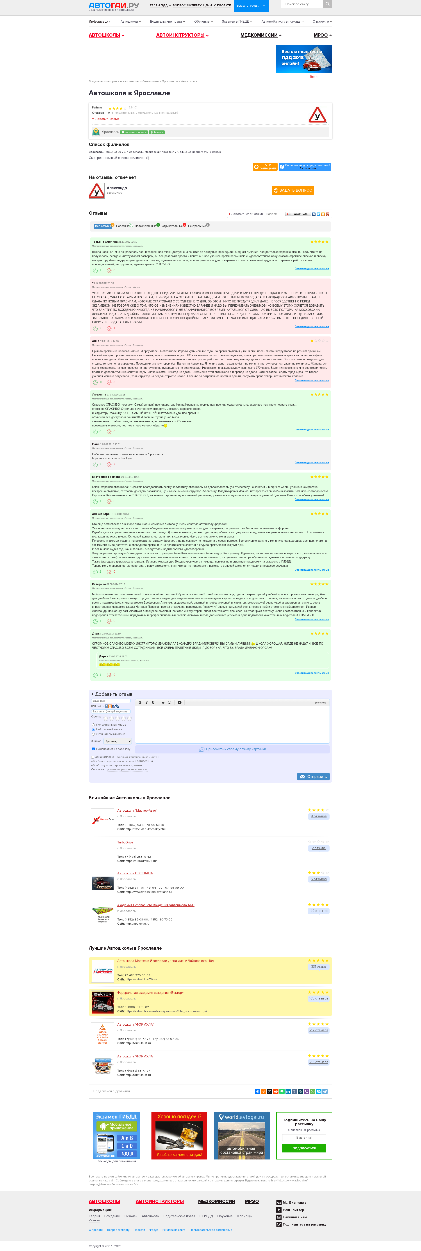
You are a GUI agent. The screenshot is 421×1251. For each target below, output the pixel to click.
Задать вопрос (296, 190)
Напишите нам (295, 1217)
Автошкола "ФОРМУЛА (135, 1056)
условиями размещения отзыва (127, 769)
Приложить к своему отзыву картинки (235, 749)
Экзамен (130, 1216)
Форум (153, 1230)
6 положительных (122, 113)
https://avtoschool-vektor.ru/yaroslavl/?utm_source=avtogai (166, 1011)
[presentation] (103, 226)
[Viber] (306, 1091)
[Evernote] (282, 1091)
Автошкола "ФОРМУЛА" (135, 1024)
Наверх (271, 214)
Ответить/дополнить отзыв (312, 268)
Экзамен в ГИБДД (235, 21)
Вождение (112, 1216)
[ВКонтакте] (314, 214)
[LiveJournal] (300, 1091)
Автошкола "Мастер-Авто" (137, 810)
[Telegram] (325, 1091)
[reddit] (275, 1091)
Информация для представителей (307, 167)
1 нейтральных (168, 113)
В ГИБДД (206, 1216)
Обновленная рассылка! (304, 1130)
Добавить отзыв (107, 119)
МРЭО (321, 35)
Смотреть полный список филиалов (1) (119, 158)
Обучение (202, 21)
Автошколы (129, 21)
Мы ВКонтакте (295, 1203)
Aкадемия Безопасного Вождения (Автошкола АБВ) (156, 905)
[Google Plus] (327, 214)
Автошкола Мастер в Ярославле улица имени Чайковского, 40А (165, 961)
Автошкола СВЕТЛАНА (135, 873)
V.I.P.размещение (268, 167)
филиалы (158, 132)
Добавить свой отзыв (247, 214)
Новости (139, 1230)
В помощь (244, 1216)
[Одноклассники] (323, 214)
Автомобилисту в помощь (281, 21)
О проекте (222, 5)
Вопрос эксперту (187, 5)
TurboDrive (125, 842)
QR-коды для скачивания (117, 1161)
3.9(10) (132, 107)
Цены (207, 5)
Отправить (317, 776)
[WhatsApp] (312, 1091)
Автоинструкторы (180, 35)
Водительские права (166, 21)
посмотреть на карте (135, 132)
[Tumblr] (294, 1091)
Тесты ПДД (159, 5)
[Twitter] (318, 214)
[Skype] (318, 1091)
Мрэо (252, 1201)
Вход (314, 77)
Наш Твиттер (293, 1210)
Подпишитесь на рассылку (304, 1224)
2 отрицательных (147, 113)
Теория (94, 1216)
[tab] (103, 226)
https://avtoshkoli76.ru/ (141, 979)
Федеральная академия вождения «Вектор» (150, 992)
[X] (269, 1091)
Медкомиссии (259, 35)
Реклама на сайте (174, 1230)
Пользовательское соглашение (211, 1230)
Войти (100, 706)
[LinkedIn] (288, 1091)
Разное (94, 1220)
